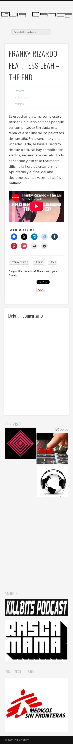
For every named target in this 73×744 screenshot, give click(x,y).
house (39, 262)
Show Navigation (59, 36)
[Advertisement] (36, 540)
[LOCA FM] (20, 444)
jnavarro (19, 91)
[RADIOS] (62, 430)
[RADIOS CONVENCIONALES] (52, 449)
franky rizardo (20, 262)
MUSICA (19, 104)
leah (53, 262)
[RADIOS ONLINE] (52, 482)
